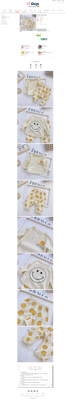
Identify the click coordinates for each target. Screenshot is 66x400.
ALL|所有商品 (5, 10)
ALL (2, 14)
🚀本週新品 (11, 10)
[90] (44, 24)
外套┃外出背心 (4, 18)
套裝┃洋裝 (3, 17)
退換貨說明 (37, 393)
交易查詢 (58, 0)
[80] (42, 24)
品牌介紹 (22, 393)
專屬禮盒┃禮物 (4, 21)
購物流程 (27, 393)
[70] (40, 24)
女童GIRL (30, 10)
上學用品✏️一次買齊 (18, 10)
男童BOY (35, 10)
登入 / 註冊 (62, 0)
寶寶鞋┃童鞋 (53, 10)
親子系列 (40, 10)
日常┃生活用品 (4, 22)
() (55, 0)
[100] (45, 24)
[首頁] (33, 4)
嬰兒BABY (25, 10)
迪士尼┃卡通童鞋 (60, 10)
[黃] (40, 21)
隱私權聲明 (43, 393)
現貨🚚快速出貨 (46, 10)
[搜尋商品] (63, 2)
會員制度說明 (32, 393)
